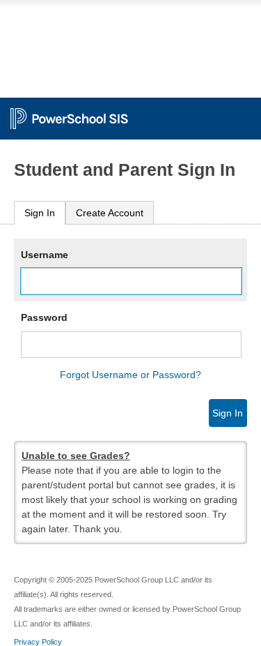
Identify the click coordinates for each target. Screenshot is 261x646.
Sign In (39, 212)
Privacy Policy (38, 642)
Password (44, 317)
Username (44, 254)
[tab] (39, 213)
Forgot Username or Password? (130, 374)
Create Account (109, 212)
